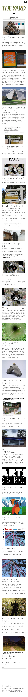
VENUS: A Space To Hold (13, 308)
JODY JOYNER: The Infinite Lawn (11, 344)
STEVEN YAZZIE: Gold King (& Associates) (12, 207)
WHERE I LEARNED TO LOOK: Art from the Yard (13, 71)
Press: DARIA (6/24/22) (13, 178)
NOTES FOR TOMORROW (8, 451)
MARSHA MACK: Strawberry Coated (10, 580)
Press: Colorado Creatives (9, 657)
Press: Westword (10, 549)
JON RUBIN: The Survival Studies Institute (14, 109)
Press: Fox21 (8, 686)
